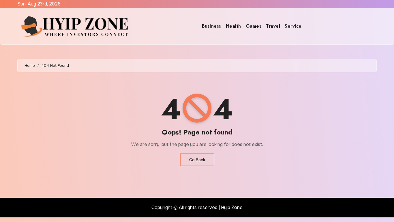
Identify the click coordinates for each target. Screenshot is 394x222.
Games (254, 26)
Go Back (197, 159)
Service (293, 26)
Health (233, 26)
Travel (273, 26)
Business (211, 26)
